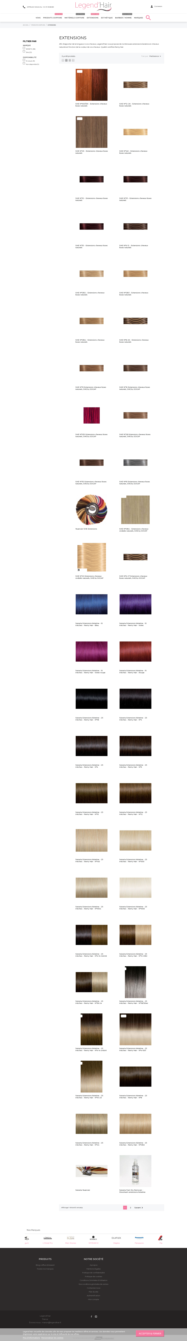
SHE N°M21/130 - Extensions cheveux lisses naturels (91, 105)
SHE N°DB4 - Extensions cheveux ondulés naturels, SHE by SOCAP (133, 530)
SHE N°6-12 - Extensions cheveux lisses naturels (133, 246)
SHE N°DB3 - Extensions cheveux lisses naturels (133, 294)
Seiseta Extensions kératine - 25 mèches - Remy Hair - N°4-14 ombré (91, 1049)
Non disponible (32, 64)
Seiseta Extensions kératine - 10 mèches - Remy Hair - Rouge (133, 671)
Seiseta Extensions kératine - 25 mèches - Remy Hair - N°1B (89, 719)
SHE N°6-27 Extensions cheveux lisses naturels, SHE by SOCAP (133, 577)
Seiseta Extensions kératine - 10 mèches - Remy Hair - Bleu (89, 624)
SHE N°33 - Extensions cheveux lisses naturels (135, 199)
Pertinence (155, 56)
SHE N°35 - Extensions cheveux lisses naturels (91, 246)
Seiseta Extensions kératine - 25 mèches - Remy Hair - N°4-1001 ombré (133, 1049)
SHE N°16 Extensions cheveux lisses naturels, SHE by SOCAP (134, 388)
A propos (93, 1265)
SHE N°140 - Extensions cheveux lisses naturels (133, 152)
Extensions (93, 16)
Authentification (93, 1296)
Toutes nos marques (45, 1269)
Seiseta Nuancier (82, 1190)
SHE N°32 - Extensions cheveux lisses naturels (91, 199)
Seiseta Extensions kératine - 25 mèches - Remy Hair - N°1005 (133, 908)
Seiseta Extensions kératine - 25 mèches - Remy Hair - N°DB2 (133, 1144)
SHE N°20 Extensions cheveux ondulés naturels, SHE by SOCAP (89, 577)
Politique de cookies (93, 1276)
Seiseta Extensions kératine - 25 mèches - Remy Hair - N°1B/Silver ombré (133, 1002)
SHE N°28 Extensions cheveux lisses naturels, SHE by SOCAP (134, 435)
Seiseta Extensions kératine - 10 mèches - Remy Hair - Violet (133, 624)
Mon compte (93, 1299)
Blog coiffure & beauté (45, 1265)
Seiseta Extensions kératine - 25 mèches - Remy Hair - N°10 (89, 813)
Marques (138, 18)
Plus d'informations (31, 1337)
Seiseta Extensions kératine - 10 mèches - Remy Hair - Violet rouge (90, 671)
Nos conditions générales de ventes (93, 1284)
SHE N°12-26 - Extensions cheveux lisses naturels (134, 105)
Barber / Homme (123, 16)
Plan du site (93, 1292)
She (29, 52)
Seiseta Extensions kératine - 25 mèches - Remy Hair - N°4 (89, 766)
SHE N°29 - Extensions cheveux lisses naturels (91, 152)
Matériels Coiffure (74, 16)
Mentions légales (93, 1269)
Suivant (139, 1207)
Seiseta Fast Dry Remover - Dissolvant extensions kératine (132, 1191)
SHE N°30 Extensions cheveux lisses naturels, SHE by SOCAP (90, 483)
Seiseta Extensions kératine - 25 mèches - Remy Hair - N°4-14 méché (91, 955)
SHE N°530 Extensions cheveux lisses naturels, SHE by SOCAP (91, 435)
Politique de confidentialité (93, 1273)
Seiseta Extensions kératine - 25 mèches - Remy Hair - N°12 (133, 813)
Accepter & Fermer (150, 1333)
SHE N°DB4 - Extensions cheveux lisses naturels (89, 341)
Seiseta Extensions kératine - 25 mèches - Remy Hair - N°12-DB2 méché (133, 955)
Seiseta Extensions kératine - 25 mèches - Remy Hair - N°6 (133, 766)
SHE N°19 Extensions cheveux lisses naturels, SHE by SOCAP (90, 388)
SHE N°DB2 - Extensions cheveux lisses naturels (89, 294)
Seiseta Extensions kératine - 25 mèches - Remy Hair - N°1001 (133, 860)
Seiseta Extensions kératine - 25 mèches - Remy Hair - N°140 (89, 860)
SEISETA (30, 49)
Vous (38, 18)
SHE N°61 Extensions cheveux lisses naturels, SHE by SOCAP (134, 483)
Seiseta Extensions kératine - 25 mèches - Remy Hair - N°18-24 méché (89, 1002)
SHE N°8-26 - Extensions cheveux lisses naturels (134, 341)
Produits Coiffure (52, 16)
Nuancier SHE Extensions (86, 529)
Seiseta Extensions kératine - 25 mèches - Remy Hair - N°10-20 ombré (89, 1096)
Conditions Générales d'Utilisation (93, 1280)
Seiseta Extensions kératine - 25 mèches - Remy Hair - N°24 (89, 1144)
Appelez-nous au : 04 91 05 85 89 (40, 7)
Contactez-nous (93, 1288)
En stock (30, 61)
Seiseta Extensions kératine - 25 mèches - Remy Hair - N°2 (133, 719)
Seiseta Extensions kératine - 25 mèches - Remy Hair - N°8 (133, 1096)
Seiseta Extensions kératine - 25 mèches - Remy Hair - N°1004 (89, 908)
